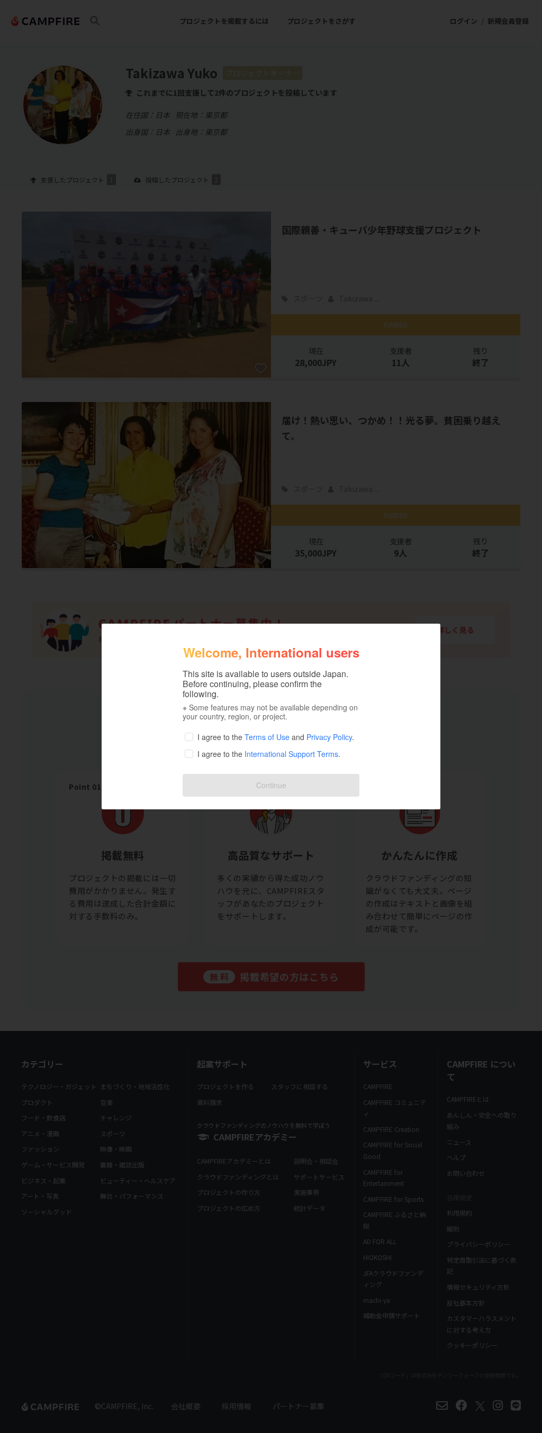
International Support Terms (291, 754)
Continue (271, 785)
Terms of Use (267, 737)
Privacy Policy (329, 737)
